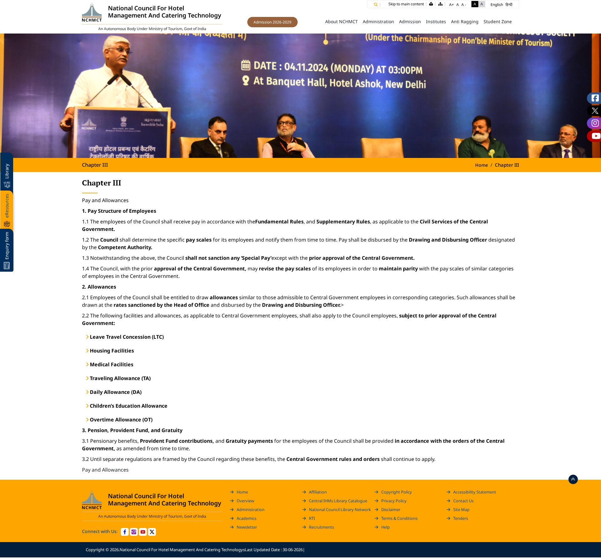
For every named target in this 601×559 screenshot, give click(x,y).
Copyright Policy (396, 492)
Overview (245, 501)
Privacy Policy (394, 501)
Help (385, 527)
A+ (451, 4)
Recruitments (321, 527)
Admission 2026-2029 (272, 22)
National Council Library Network (340, 509)
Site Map (461, 509)
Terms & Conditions (399, 518)
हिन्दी (509, 4)
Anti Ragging (465, 21)
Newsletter (247, 527)
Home (314, 21)
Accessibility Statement (474, 492)
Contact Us (463, 501)
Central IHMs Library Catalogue (338, 501)
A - (463, 4)
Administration (251, 509)
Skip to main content (406, 4)
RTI (312, 518)
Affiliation (318, 492)
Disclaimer (390, 509)
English (497, 4)
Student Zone (498, 21)
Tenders (460, 518)
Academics (246, 518)
